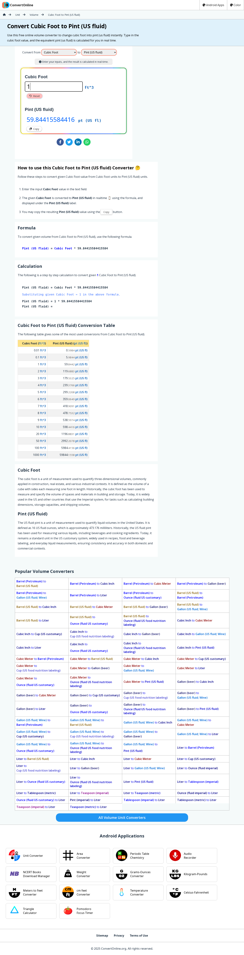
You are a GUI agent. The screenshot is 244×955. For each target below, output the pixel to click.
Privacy (119, 935)
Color (237, 5)
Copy (36, 129)
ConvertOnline (21, 5)
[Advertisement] (162, 101)
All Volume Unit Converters (122, 817)
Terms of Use (139, 935)
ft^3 (89, 87)
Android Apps (215, 5)
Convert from (31, 52)
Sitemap (102, 935)
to (31, 583)
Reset (36, 96)
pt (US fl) (89, 120)
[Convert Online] (4, 14)
